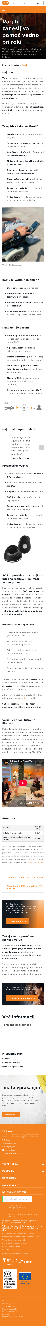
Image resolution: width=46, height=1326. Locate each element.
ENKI (23, 1317)
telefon (23, 698)
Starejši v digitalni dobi (13, 1067)
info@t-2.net (10, 1150)
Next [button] (41, 447)
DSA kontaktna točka (11, 1247)
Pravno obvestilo (9, 1309)
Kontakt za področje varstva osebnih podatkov (22, 1250)
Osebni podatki (9, 1304)
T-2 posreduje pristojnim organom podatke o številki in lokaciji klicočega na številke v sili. (22, 1228)
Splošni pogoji (8, 1306)
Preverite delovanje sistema (17, 1199)
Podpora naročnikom (11, 1063)
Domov (5, 65)
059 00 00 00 (24, 1153)
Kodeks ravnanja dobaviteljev (15, 1253)
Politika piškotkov (10, 1312)
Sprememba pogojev (20, 3)
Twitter (6, 1157)
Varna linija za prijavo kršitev (14, 1240)
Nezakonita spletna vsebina (14, 1243)
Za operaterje (8, 1314)
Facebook (2, 1157)
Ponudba (15, 65)
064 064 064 (10, 1153)
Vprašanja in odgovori (20, 998)
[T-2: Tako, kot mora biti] (5, 3)
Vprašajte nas (11, 1114)
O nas (36, 3)
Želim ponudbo (16, 921)
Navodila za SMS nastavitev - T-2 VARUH (25, 887)
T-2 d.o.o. (7, 1131)
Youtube (11, 1157)
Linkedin (15, 1157)
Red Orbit (14, 1317)
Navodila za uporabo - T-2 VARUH (25, 877)
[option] (23, 447)
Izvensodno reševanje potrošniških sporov (20, 1237)
